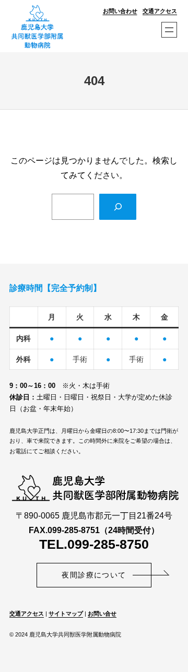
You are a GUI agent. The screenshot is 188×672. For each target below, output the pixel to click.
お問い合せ (102, 613)
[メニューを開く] (169, 30)
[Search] (117, 206)
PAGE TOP (173, 643)
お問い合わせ (120, 11)
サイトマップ (66, 613)
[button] (94, 575)
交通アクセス (160, 11)
